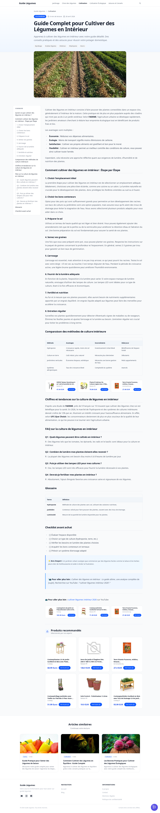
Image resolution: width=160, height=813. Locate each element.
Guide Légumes (39, 11)
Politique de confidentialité (112, 799)
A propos (105, 789)
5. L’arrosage (21, 143)
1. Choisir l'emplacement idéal (26, 126)
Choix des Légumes (69, 3)
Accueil (63, 789)
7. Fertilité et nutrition (25, 152)
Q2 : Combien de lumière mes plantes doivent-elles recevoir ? (28, 187)
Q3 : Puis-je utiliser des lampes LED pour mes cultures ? (25, 195)
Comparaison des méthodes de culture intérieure (26, 160)
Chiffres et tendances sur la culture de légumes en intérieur (25, 168)
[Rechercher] (140, 3)
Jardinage (55, 3)
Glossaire (18, 207)
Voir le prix (71, 389)
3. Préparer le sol (23, 136)
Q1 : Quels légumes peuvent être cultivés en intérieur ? (27, 181)
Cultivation (83, 3)
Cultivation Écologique (98, 3)
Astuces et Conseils (116, 3)
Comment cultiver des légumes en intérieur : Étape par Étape (26, 120)
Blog (62, 792)
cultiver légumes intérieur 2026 (82, 599)
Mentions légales (108, 796)
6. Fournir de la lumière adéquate (25, 148)
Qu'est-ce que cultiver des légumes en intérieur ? (24, 114)
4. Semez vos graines (24, 140)
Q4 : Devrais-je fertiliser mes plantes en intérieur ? (27, 202)
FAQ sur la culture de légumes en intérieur (26, 175)
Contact (105, 792)
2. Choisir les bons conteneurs (23, 131)
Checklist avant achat (23, 211)
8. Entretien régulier (24, 156)
